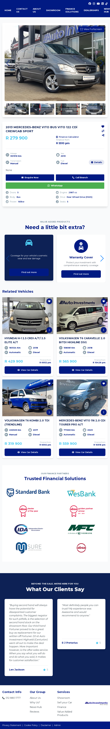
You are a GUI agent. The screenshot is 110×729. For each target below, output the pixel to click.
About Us (35, 698)
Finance (61, 707)
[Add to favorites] (102, 126)
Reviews (34, 711)
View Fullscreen (93, 29)
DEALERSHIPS (91, 10)
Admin (57, 725)
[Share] (103, 135)
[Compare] (103, 131)
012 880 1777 (13, 698)
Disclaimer (46, 725)
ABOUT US (37, 10)
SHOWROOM (53, 10)
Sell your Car (64, 702)
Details (98, 162)
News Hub (36, 707)
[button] (8, 63)
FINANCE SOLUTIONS (72, 10)
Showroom (63, 698)
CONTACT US (22, 10)
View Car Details (29, 370)
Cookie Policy (31, 725)
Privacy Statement (11, 725)
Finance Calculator (69, 137)
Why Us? (35, 702)
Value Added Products (64, 713)
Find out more (29, 272)
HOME (8, 10)
